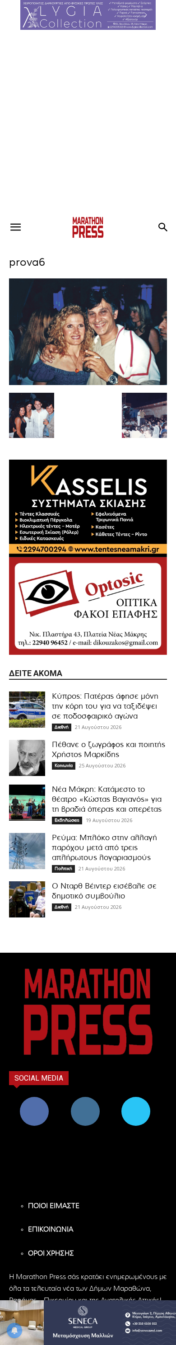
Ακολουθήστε (85, 1100)
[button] (88, 15)
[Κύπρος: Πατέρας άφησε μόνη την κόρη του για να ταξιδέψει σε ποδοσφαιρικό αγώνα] (27, 709)
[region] (88, 15)
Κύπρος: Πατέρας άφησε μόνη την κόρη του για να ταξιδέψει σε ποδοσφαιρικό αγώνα (105, 706)
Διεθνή (62, 727)
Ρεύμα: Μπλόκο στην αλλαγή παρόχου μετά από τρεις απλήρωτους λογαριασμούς (104, 847)
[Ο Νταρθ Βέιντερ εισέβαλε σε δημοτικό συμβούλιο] (27, 899)
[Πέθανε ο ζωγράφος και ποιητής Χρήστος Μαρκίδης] (27, 758)
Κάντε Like (34, 1100)
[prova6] (88, 383)
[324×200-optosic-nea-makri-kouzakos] (88, 606)
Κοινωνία (64, 765)
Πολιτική (63, 868)
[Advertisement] (88, 122)
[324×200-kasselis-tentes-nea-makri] (88, 508)
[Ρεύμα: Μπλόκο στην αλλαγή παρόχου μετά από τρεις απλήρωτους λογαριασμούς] (27, 851)
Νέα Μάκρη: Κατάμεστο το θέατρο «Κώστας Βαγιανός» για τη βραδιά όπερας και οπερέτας (107, 799)
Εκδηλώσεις (67, 820)
